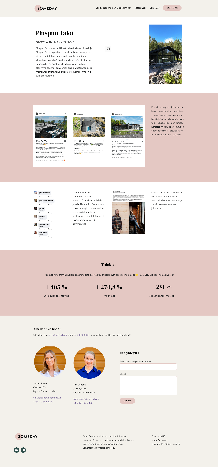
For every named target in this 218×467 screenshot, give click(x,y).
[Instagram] (23, 450)
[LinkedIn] (16, 450)
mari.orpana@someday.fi (86, 399)
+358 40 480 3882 (82, 402)
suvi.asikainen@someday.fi (47, 397)
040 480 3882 (81, 335)
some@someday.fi (57, 335)
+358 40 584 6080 (43, 401)
